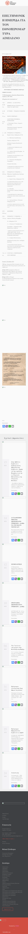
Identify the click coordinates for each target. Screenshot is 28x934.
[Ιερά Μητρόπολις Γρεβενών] (15, 3)
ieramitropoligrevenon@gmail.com (14, 836)
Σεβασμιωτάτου (5, 887)
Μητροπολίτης (5, 813)
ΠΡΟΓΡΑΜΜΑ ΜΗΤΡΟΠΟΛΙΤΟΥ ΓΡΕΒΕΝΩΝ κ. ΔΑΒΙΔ (17, 605)
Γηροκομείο (4, 868)
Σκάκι (3, 889)
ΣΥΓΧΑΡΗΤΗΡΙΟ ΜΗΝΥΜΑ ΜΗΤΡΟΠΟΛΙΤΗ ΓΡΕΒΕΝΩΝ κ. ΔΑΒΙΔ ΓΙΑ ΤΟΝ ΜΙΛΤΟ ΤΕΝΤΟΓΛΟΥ (17, 522)
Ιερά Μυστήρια (5, 819)
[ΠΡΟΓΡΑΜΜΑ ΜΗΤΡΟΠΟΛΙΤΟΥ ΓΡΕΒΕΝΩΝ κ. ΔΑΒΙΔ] (14, 591)
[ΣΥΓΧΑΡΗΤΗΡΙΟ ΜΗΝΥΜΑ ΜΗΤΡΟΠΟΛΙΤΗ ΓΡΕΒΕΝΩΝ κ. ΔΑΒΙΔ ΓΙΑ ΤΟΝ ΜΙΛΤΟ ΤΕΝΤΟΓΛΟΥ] (14, 506)
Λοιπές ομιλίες (5, 878)
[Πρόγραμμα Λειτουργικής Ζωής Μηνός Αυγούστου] (14, 675)
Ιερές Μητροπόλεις (6, 856)
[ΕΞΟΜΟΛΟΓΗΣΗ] (14, 552)
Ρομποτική (4, 886)
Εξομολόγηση (5, 871)
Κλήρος (4, 817)
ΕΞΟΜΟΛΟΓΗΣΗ (16, 564)
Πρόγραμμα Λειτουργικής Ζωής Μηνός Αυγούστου (17, 688)
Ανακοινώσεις (5, 867)
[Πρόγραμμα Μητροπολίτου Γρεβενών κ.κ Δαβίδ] (14, 717)
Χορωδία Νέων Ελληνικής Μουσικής (10, 904)
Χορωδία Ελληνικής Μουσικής (9, 901)
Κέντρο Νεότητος (6, 843)
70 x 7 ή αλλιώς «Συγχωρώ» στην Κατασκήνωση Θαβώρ (17, 647)
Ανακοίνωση (15, 773)
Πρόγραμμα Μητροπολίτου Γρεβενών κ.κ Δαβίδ (17, 730)
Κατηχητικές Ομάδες (6, 874)
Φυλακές (4, 841)
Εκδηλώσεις (5, 870)
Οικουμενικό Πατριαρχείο (7, 853)
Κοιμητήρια (4, 877)
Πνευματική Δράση (6, 884)
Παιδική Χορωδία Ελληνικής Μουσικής (10, 883)
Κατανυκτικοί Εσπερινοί (7, 873)
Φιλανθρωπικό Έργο (6, 898)
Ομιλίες (4, 881)
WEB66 (17, 926)
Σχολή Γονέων (5, 896)
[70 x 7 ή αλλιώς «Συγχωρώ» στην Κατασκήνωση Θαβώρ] (14, 634)
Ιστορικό (4, 815)
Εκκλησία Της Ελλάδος (7, 854)
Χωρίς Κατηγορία (6, 905)
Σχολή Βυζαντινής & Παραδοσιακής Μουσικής (12, 890)
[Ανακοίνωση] (14, 761)
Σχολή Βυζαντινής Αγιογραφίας (9, 893)
